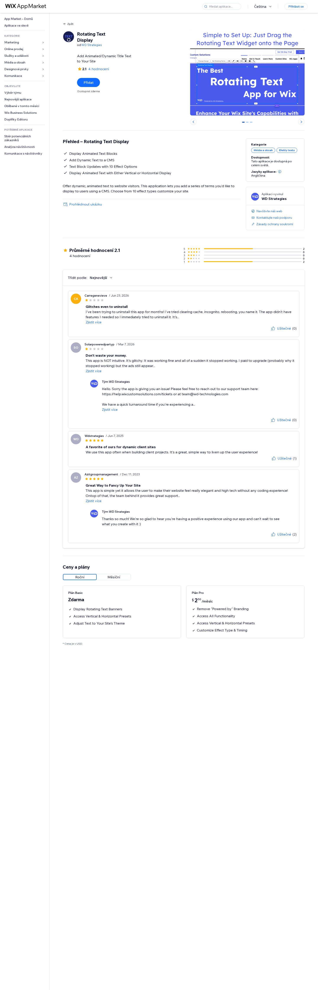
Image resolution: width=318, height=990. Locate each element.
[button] (280, 172)
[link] (24, 19)
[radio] (80, 577)
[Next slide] (301, 122)
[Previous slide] (193, 122)
